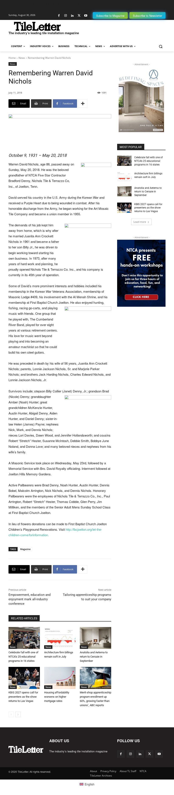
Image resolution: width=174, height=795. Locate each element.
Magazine (25, 549)
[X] (79, 15)
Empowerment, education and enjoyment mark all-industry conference (29, 599)
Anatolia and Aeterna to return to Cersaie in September (94, 656)
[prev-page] (11, 714)
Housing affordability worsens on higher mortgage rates (56, 697)
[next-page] (18, 714)
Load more (139, 222)
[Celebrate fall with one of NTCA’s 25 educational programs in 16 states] (24, 638)
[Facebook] (59, 15)
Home (12, 58)
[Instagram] (66, 15)
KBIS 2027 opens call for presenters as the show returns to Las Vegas (23, 697)
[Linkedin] (72, 15)
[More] (82, 103)
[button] (161, 46)
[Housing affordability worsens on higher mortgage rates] (60, 678)
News (21, 58)
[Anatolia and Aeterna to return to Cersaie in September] (95, 638)
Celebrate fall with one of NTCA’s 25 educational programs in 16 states (23, 656)
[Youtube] (85, 15)
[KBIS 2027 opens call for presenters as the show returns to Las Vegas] (24, 678)
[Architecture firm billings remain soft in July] (60, 638)
